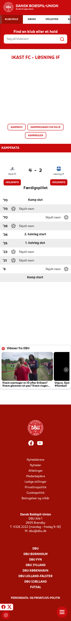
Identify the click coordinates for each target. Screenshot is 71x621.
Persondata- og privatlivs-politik (35, 598)
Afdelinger (35, 470)
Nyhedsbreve (35, 459)
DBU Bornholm (35, 554)
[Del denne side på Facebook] (3, 607)
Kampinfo (17, 127)
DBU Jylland (35, 565)
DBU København (35, 570)
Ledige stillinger (36, 481)
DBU (35, 548)
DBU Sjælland (35, 581)
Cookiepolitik (35, 492)
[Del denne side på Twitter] (9, 607)
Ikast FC (12, 174)
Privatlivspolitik (35, 487)
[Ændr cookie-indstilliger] (6, 615)
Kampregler (35, 135)
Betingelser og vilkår (35, 498)
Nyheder (35, 465)
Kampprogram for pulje (45, 127)
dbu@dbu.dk (37, 531)
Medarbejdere (35, 476)
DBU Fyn (35, 559)
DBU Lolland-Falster (35, 576)
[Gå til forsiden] (29, 7)
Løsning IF (58, 174)
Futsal (35, 587)
